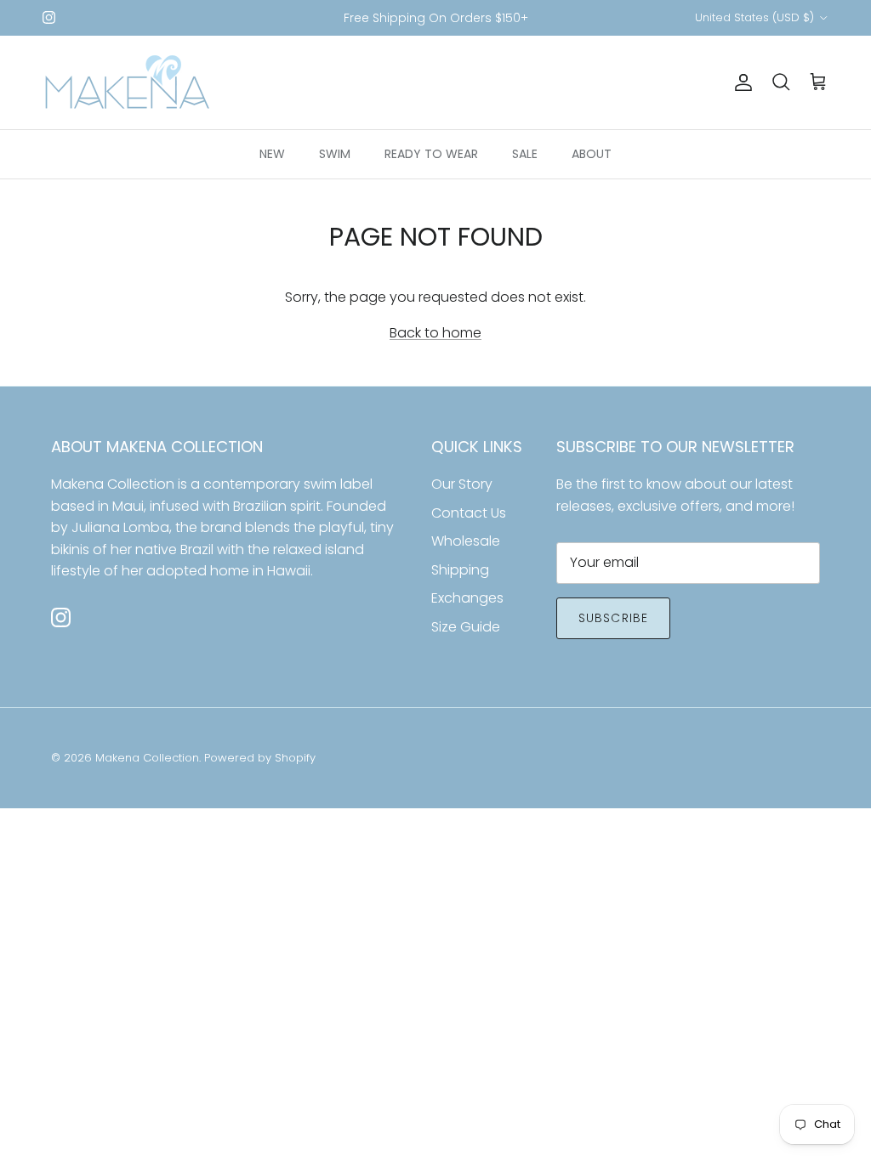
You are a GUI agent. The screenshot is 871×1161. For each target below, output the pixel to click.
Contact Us (468, 513)
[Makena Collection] (128, 82)
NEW (272, 153)
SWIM (334, 153)
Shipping (460, 570)
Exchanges (467, 598)
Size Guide (465, 627)
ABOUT (592, 153)
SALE (525, 153)
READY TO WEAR (431, 153)
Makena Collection (147, 758)
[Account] (740, 82)
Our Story (461, 484)
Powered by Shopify (260, 758)
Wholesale (465, 541)
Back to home (435, 333)
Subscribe (613, 617)
